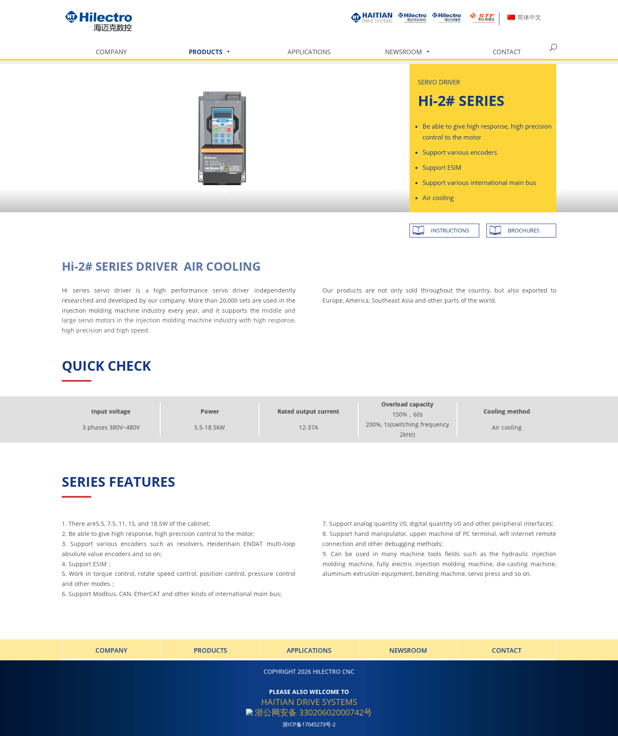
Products (205, 51)
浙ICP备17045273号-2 (309, 724)
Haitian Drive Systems (309, 701)
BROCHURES (523, 230)
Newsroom (403, 51)
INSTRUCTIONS (450, 230)
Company (111, 51)
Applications (309, 51)
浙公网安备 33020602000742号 (312, 712)
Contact (507, 51)
